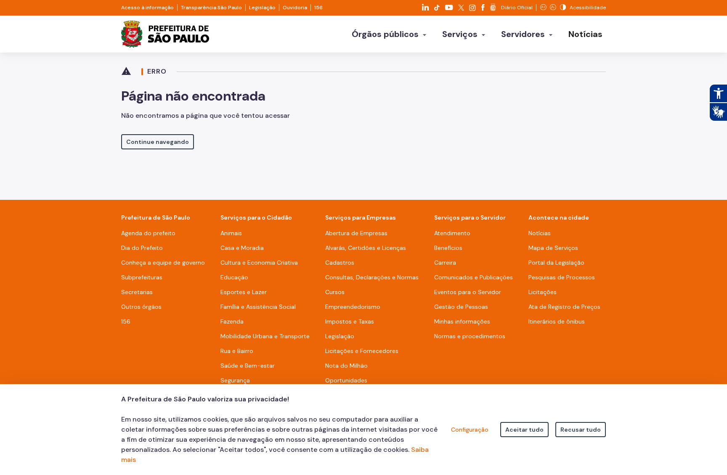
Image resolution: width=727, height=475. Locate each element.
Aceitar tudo (524, 429)
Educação (234, 277)
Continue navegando (157, 142)
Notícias (539, 233)
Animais (231, 233)
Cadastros (339, 262)
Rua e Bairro (236, 351)
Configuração (469, 429)
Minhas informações (462, 321)
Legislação (262, 7)
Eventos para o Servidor (467, 292)
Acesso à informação (147, 7)
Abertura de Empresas (356, 233)
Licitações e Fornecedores (361, 351)
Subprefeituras (141, 277)
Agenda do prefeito (148, 233)
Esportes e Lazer (243, 292)
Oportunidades (346, 380)
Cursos (335, 292)
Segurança (235, 380)
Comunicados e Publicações (473, 277)
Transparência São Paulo (211, 7)
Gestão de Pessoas (461, 306)
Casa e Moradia (242, 248)
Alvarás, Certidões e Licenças (365, 248)
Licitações (542, 292)
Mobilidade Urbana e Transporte (265, 336)
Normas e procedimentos (469, 336)
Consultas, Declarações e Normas (372, 277)
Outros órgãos (141, 306)
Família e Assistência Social (258, 306)
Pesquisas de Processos (561, 277)
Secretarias (137, 292)
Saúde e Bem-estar (247, 365)
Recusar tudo (580, 429)
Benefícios (448, 248)
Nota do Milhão (346, 365)
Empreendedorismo (352, 306)
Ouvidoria (295, 7)
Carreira (445, 262)
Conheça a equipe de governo (163, 262)
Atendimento (452, 233)
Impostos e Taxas (349, 321)
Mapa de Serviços (553, 248)
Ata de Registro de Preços (564, 306)
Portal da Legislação (556, 262)
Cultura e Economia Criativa (259, 262)
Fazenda (232, 321)
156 (318, 7)
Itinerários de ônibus (556, 321)
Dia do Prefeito (142, 248)
